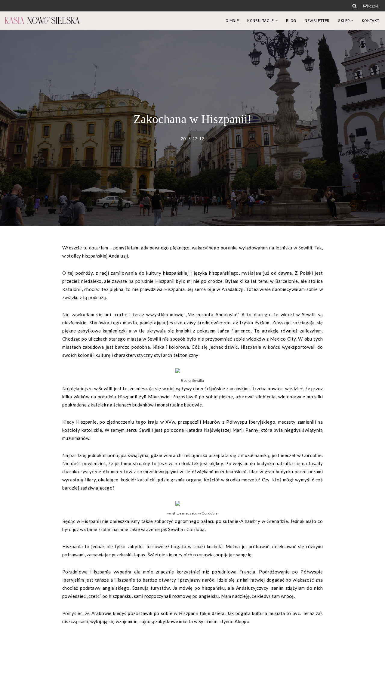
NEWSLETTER (317, 20)
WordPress (57, 678)
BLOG (291, 20)
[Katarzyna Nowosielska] (42, 20)
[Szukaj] (354, 6)
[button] (277, 21)
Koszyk (373, 6)
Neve (10, 678)
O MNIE (232, 20)
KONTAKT (370, 20)
